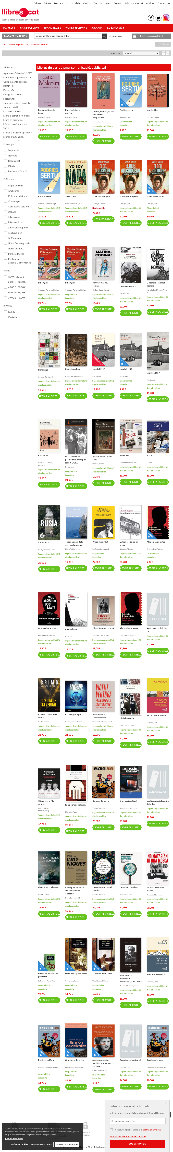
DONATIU (9, 85)
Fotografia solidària (13, 94)
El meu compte (164, 3)
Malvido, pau (152, 723)
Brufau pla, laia (126, 894)
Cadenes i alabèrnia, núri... (157, 1067)
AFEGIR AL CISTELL (49, 136)
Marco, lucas (152, 463)
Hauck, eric (124, 294)
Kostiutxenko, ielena (128, 808)
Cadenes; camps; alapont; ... (49, 1068)
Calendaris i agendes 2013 (17, 77)
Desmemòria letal (128, 286)
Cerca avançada (115, 36)
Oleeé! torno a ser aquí (103, 628)
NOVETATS (9, 28)
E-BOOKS (97, 28)
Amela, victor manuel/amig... (44, 809)
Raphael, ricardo (126, 549)
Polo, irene (69, 467)
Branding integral (73, 714)
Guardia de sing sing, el (130, 1060)
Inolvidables (152, 110)
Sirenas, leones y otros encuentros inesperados (103, 114)
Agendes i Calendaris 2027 (17, 73)
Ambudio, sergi (126, 117)
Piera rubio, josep (72, 549)
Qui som (37, 3)
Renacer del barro (100, 801)
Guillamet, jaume (72, 981)
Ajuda (107, 3)
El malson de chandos (102, 973)
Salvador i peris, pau (46, 981)
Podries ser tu (126, 110)
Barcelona (43, 455)
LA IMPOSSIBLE (115, 28)
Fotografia (8, 90)
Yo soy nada (70, 196)
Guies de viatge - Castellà (16, 102)
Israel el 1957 (98, 369)
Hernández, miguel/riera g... (157, 291)
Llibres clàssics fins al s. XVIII (15, 126)
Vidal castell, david (100, 981)
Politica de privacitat (134, 3)
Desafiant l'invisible (129, 887)
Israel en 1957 (153, 373)
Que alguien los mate (48, 628)
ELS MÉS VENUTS (30, 28)
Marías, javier (98, 464)
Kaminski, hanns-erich (74, 376)
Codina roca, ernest (100, 290)
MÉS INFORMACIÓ (103, 219)
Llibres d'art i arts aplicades (17, 132)
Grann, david (43, 894)
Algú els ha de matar (156, 542)
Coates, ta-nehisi (45, 377)
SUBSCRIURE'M (137, 1143)
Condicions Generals (92, 3)
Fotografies (9, 98)
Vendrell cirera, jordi (100, 635)
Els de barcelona (72, 369)
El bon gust (43, 282)
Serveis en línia (73, 3)
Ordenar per (115, 53)
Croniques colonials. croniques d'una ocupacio (74, 890)
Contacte (118, 3)
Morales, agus (71, 812)
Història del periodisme (76, 973)
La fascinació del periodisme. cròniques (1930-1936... (75, 459)
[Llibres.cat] (20, 18)
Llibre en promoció (13, 119)
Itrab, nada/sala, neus (74, 204)
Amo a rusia (43, 542)
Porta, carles (43, 722)
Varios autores (98, 808)
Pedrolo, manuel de (73, 898)
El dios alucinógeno (129, 196)
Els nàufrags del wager (48, 887)
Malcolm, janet (44, 117)
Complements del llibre (15, 81)
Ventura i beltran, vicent (102, 722)
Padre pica (124, 455)
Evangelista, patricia (155, 549)
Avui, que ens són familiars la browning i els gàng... (102, 1063)
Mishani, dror (152, 982)
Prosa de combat (100, 542)
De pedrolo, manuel (100, 549)
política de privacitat (152, 1130)
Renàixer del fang (46, 1060)
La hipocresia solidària (75, 805)
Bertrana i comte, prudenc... (45, 464)
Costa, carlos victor (73, 722)
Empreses (58, 3)
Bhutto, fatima (98, 894)
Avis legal (150, 3)
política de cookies (14, 1138)
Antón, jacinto (98, 122)
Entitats (47, 3)
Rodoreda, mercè (99, 1070)
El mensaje (43, 369)
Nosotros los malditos (157, 715)
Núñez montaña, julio (129, 463)
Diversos (68, 636)
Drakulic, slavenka (154, 895)
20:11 (149, 455)
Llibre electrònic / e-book (16, 115)
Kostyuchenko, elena (46, 550)
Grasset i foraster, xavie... (48, 290)
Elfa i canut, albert (127, 725)
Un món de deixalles (74, 1060)
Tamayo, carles (98, 204)
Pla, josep (96, 376)
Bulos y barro (71, 629)
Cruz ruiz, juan (153, 117)
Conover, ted (125, 1067)
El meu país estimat (128, 801)
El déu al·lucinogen (101, 196)
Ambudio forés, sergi (47, 204)
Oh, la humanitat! (127, 718)
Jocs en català (10, 107)
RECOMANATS (53, 28)
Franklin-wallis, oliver (74, 1067)
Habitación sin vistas (156, 974)
